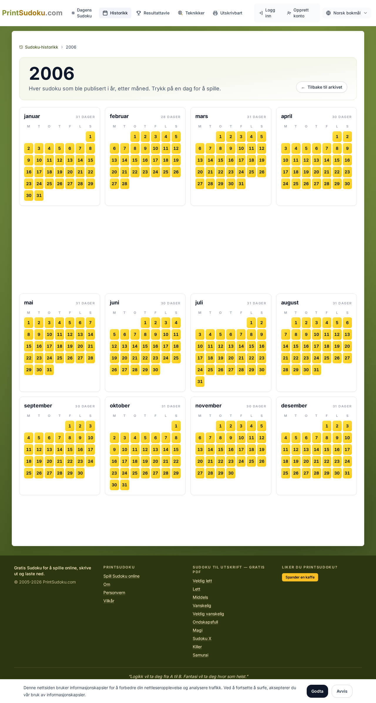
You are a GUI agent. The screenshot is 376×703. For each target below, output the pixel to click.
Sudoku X (202, 638)
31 (39, 195)
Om (106, 584)
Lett (196, 588)
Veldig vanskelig (208, 613)
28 (80, 183)
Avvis (342, 691)
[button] (346, 13)
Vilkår (108, 600)
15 (90, 160)
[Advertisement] (188, 249)
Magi (197, 630)
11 (49, 160)
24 (39, 183)
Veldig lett (202, 580)
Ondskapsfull (205, 621)
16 (28, 171)
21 (80, 171)
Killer (197, 646)
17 (39, 171)
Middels (200, 597)
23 (28, 183)
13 (70, 160)
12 (59, 160)
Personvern (114, 592)
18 (49, 171)
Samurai (200, 654)
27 (70, 183)
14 (80, 160)
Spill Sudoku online (121, 575)
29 (90, 183)
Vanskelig (202, 605)
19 (59, 171)
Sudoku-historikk (41, 46)
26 (59, 183)
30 (28, 195)
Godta (317, 691)
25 (49, 183)
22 (90, 171)
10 (39, 160)
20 (70, 171)
